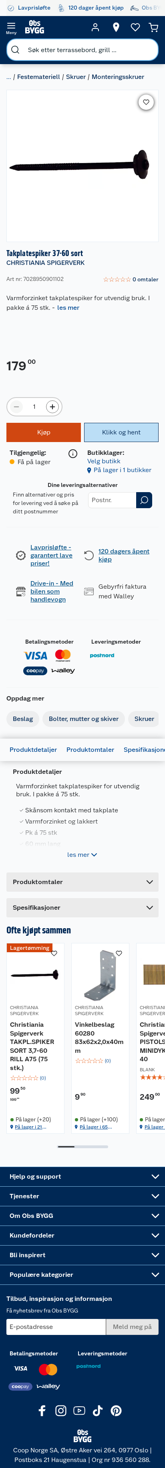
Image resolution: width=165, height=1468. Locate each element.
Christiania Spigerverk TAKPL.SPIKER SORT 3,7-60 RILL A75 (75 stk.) (32, 1046)
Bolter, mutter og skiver (84, 719)
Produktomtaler (90, 749)
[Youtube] (79, 1411)
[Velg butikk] (116, 27)
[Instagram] (61, 1411)
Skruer (76, 77)
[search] (15, 50)
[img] (35, 1078)
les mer (68, 307)
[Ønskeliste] (135, 27)
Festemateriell (38, 77)
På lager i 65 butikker (94, 1127)
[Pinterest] (116, 1411)
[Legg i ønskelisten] (146, 102)
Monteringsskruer (118, 77)
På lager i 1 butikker (122, 470)
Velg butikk (104, 461)
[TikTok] (98, 1411)
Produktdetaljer (33, 749)
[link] (131, 280)
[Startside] (53, 27)
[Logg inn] (95, 27)
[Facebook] (42, 1411)
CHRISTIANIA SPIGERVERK (45, 263)
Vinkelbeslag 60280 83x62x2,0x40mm (99, 1037)
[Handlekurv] (153, 27)
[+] (52, 406)
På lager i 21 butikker (28, 1127)
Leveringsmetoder (116, 641)
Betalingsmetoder (49, 641)
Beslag (23, 719)
